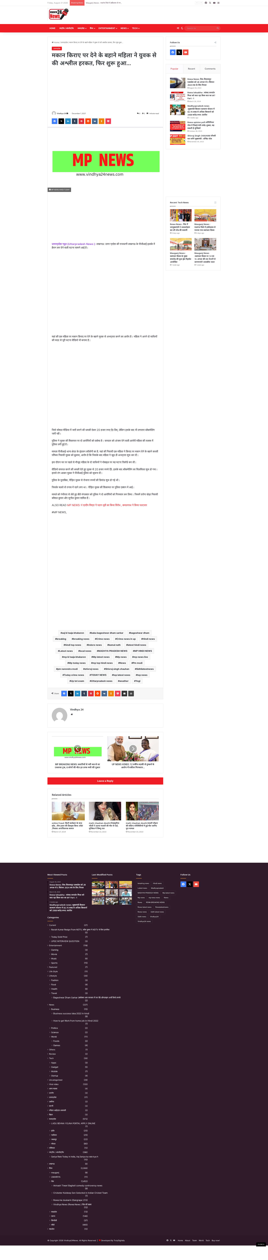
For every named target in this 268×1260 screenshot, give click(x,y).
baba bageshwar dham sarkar (107, 632)
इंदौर (52, 1130)
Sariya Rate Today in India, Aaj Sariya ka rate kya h (74, 1156)
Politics (54, 1028)
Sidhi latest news (157, 912)
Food (53, 984)
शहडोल (51, 1229)
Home (52, 28)
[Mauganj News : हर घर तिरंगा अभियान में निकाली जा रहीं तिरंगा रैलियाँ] (125, 892)
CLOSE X (261, 1244)
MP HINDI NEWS (143, 651)
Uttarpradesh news (101, 681)
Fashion (54, 980)
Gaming (54, 950)
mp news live (141, 657)
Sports (54, 963)
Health (54, 989)
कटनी (51, 1106)
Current (52, 925)
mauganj (55, 1172)
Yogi (138, 681)
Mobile (54, 1071)
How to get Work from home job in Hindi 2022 (75, 1020)
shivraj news (91, 669)
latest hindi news (137, 644)
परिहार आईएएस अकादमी (57, 1110)
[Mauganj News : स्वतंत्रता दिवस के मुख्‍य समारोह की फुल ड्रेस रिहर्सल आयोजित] (181, 244)
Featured (53, 967)
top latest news (121, 675)
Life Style (53, 971)
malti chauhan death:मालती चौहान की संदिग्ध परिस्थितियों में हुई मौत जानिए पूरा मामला (142, 826)
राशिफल (52, 1148)
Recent (191, 68)
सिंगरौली (54, 1220)
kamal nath (115, 644)
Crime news (103, 638)
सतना (53, 1216)
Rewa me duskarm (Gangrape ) (68, 1200)
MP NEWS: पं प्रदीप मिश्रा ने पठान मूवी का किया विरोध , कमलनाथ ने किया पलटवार (107, 505)
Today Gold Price (59, 937)
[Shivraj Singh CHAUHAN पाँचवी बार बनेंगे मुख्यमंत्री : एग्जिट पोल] (177, 139)
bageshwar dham (139, 632)
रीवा (52, 1181)
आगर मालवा (53, 1088)
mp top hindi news (103, 663)
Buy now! (216, 1240)
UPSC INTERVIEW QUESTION (65, 941)
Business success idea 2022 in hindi (71, 1013)
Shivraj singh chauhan (117, 669)
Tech (134, 28)
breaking (61, 638)
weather (124, 681)
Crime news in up (126, 638)
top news (142, 675)
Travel (54, 993)
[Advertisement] (164, 15)
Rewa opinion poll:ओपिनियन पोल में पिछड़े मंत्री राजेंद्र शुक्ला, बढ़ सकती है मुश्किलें (200, 125)
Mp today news (77, 663)
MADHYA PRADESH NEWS (112, 651)
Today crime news (74, 675)
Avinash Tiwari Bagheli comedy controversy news (77, 1185)
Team (194, 1240)
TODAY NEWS (98, 675)
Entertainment (107, 28)
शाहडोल (54, 1212)
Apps (53, 1062)
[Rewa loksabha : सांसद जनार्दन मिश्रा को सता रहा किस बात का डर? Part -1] (177, 96)
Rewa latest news (144, 907)
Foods (56, 1041)
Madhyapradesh (157, 888)
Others (52, 1049)
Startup (54, 1075)
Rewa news (142, 912)
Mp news (122, 657)
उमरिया (51, 1101)
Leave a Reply (105, 781)
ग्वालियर (54, 1135)
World (54, 1036)
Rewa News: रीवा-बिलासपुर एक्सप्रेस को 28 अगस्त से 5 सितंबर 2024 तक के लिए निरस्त (200, 82)
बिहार (51, 1114)
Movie (54, 954)
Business (55, 1009)
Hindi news (149, 638)
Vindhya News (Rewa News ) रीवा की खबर (72, 1204)
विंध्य (91, 28)
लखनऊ (52, 1164)
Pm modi (137, 663)
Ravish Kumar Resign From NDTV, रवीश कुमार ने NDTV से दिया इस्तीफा (80, 929)
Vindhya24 (154, 917)
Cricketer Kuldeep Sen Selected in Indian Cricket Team (80, 1192)
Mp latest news (101, 657)
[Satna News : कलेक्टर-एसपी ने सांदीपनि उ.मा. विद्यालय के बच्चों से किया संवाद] (125, 901)
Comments (210, 68)
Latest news (66, 651)
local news (85, 651)
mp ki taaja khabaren (74, 657)
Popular (174, 68)
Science (54, 1032)
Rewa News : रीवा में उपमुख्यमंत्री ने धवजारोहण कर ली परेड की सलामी (180, 227)
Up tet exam (77, 681)
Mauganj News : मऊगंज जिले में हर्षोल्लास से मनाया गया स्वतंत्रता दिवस (111, 3)
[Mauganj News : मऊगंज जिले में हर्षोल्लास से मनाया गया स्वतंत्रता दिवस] (205, 215)
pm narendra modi (68, 669)
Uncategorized (55, 1080)
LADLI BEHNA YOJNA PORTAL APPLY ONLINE (73, 1123)
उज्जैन (51, 1093)
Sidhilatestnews (145, 669)
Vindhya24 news (144, 921)
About (187, 1240)
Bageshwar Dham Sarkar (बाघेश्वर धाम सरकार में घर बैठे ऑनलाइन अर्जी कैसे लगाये (86, 997)
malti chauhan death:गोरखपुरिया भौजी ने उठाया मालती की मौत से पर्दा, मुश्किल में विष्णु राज (104, 826)
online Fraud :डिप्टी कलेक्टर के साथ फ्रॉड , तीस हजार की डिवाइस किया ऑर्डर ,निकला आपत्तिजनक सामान (67, 826)
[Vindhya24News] (58, 14)
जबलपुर (54, 1139)
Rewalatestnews (161, 907)
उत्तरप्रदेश (64, 42)
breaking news (81, 638)
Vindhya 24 (61, 113)
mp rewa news (154, 898)
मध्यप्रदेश (81, 28)
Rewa (140, 902)
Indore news (95, 644)
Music (54, 958)
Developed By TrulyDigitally (113, 1240)
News (124, 28)
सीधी (52, 1225)
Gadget (54, 1067)
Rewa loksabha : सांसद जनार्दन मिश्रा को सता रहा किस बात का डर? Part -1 (201, 95)
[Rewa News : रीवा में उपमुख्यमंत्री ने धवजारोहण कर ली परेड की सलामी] (181, 215)
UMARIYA (55, 1177)
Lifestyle (53, 976)
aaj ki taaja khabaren (73, 632)
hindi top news (73, 644)
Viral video (53, 1084)
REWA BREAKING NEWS (155, 902)
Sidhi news (142, 917)
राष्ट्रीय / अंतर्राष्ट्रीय (66, 28)
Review (52, 1054)
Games (56, 1045)
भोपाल (53, 1143)
